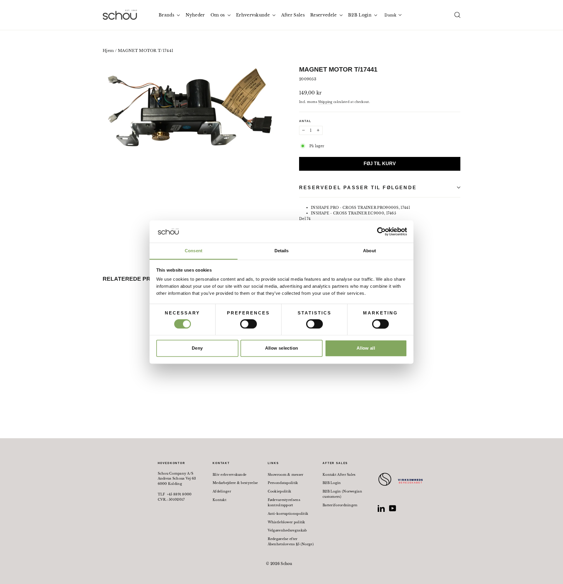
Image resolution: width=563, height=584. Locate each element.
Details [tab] (281, 250)
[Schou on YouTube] (392, 508)
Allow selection (281, 348)
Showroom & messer (285, 475)
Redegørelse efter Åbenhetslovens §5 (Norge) (291, 541)
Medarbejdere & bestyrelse (235, 483)
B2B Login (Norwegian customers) (342, 494)
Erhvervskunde (253, 15)
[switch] (248, 324)
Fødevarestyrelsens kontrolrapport (284, 502)
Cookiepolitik (279, 491)
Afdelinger (222, 491)
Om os (218, 15)
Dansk (390, 15)
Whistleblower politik (286, 522)
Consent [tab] (193, 250)
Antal (305, 121)
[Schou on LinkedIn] (381, 508)
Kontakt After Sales (339, 475)
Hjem (108, 50)
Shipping (325, 102)
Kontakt (219, 500)
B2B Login (360, 15)
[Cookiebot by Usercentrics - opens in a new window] (381, 231)
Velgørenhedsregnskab (287, 530)
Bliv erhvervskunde (229, 475)
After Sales (293, 15)
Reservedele (324, 15)
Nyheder (195, 15)
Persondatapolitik (283, 483)
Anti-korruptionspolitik (288, 514)
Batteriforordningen (340, 505)
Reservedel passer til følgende (358, 187)
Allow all (366, 348)
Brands (167, 15)
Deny (197, 348)
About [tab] (369, 250)
